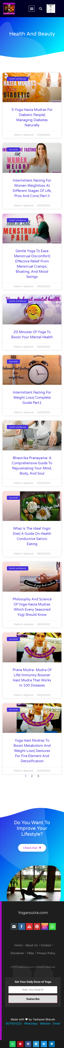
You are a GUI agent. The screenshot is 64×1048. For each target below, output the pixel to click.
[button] (32, 9)
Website (44, 1023)
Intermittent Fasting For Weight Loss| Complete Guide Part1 (32, 397)
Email (56, 1023)
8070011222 (14, 1023)
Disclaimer (17, 953)
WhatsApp (30, 1023)
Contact (46, 945)
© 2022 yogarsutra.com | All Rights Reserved (33, 967)
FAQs (30, 953)
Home (18, 945)
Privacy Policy (46, 953)
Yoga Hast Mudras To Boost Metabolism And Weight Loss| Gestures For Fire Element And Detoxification (32, 751)
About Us (31, 945)
